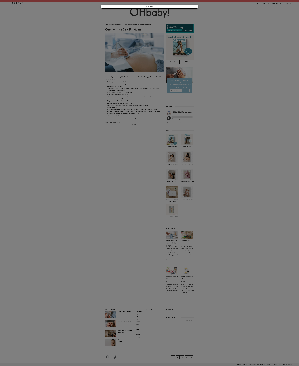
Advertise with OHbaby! (149, 6)
